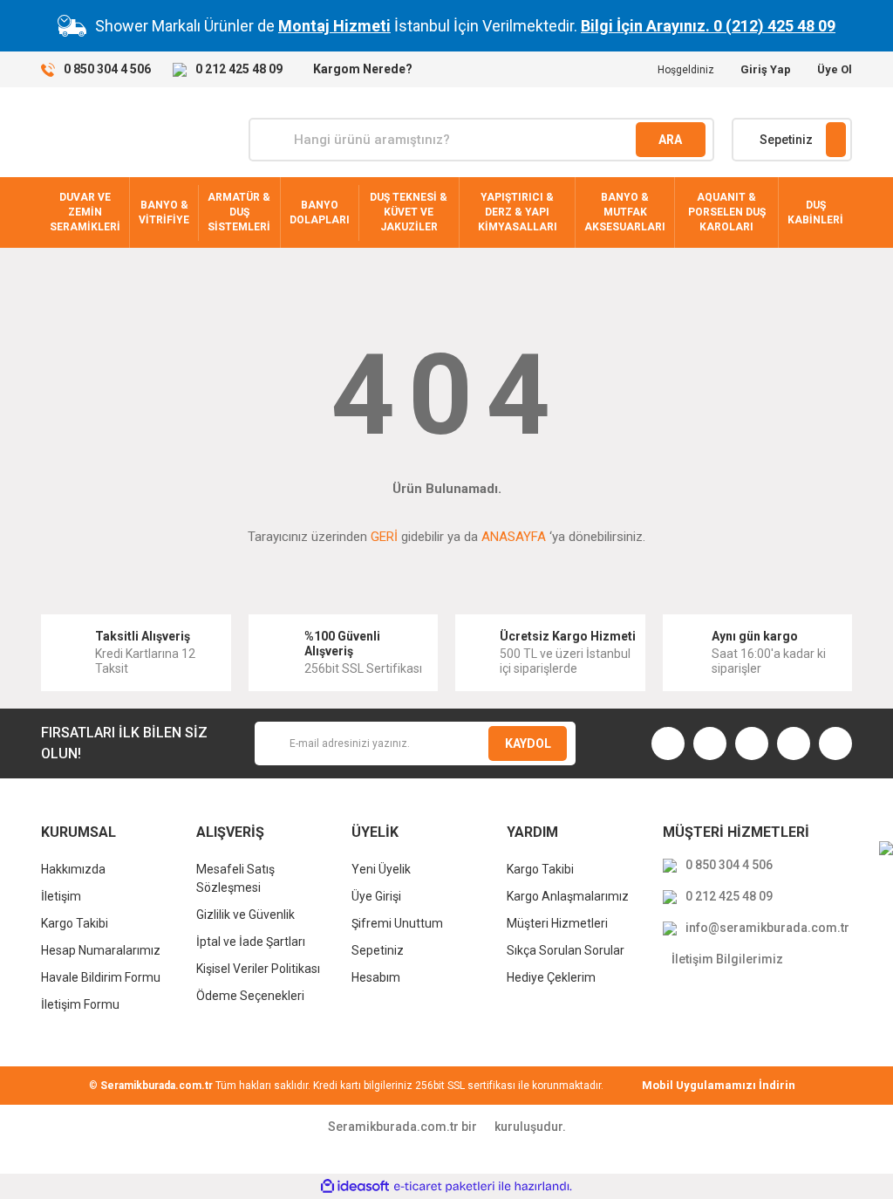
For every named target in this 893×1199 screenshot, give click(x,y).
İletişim (61, 896)
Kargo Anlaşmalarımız (568, 896)
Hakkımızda (73, 869)
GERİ (384, 537)
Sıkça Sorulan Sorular (565, 950)
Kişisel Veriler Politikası (258, 969)
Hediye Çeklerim (551, 977)
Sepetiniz (377, 950)
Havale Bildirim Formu (100, 977)
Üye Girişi (376, 896)
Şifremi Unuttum (397, 923)
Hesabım (375, 977)
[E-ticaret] (444, 1186)
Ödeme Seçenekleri (250, 996)
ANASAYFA (513, 537)
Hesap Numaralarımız (100, 950)
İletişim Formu (80, 1004)
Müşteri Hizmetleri (557, 923)
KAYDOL (528, 743)
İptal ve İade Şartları (250, 942)
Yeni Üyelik (381, 869)
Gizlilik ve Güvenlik (245, 915)
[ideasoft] (355, 1186)
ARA (670, 140)
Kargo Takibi (74, 923)
